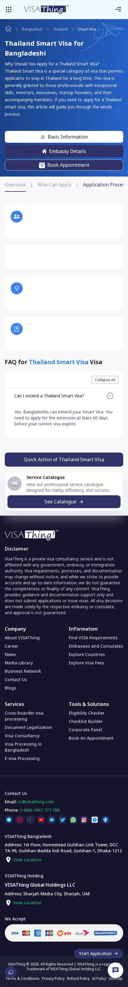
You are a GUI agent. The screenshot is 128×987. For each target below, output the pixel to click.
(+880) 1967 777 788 (40, 810)
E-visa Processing (22, 758)
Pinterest (19, 818)
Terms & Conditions (22, 978)
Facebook (105, 818)
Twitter (62, 818)
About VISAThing (22, 637)
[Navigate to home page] (8, 28)
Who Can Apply (54, 184)
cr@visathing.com (36, 801)
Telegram (9, 818)
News (10, 654)
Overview (15, 184)
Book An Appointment (91, 738)
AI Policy (99, 978)
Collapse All (105, 379)
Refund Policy (78, 978)
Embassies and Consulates (96, 646)
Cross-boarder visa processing (24, 716)
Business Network (23, 671)
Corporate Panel (85, 729)
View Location (27, 859)
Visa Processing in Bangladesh (23, 747)
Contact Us (16, 679)
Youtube (41, 818)
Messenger (94, 818)
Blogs (10, 688)
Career (11, 646)
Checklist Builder (86, 721)
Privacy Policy (53, 978)
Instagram (84, 818)
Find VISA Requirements (93, 637)
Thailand (60, 29)
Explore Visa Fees (86, 663)
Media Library (19, 663)
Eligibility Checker (86, 713)
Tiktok (30, 818)
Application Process (105, 184)
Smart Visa (87, 29)
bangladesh (32, 29)
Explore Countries (87, 654)
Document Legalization (28, 727)
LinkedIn (52, 818)
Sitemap (116, 978)
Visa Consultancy (22, 735)
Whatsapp (73, 818)
